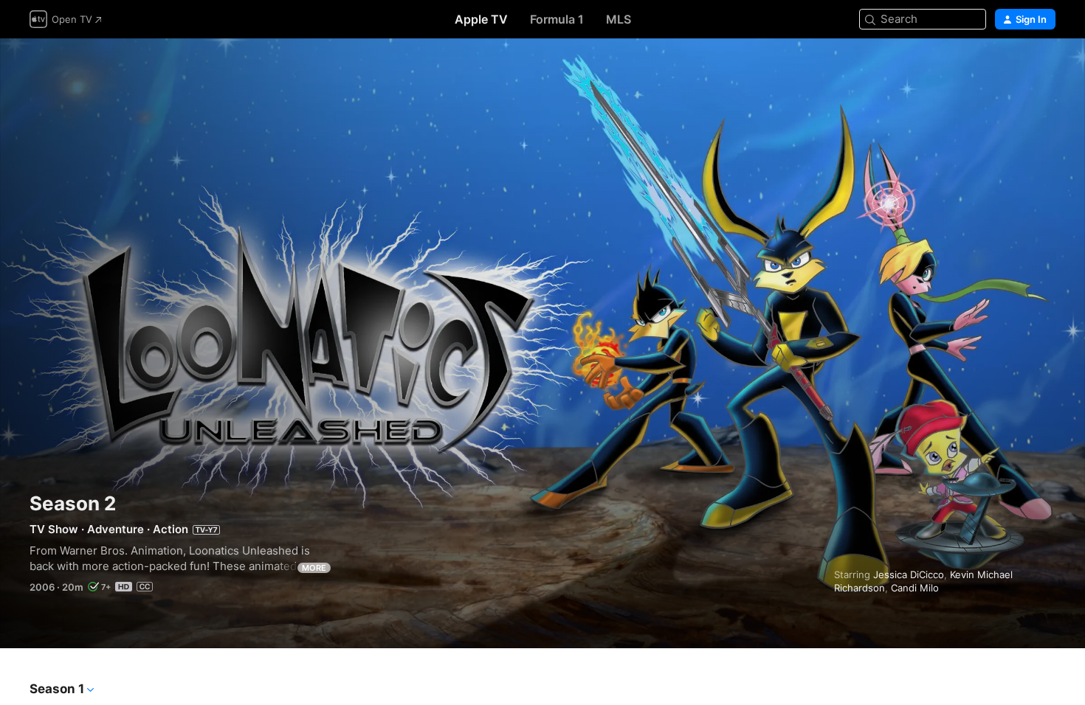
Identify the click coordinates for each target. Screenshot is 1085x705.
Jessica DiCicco (908, 574)
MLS (618, 19)
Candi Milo (915, 588)
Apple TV (481, 19)
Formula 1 (557, 19)
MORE (314, 568)
